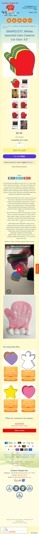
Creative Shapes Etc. (18, 519)
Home (4, 26)
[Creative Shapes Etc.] (10, 9)
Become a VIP (9, 457)
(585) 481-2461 (22, 475)
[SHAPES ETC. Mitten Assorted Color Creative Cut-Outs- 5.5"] (15, 83)
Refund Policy (19, 462)
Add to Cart (11, 379)
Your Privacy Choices (16, 529)
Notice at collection (9, 532)
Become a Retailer (29, 455)
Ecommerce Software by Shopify (19, 522)
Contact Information (19, 465)
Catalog (14, 455)
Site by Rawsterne (20, 521)
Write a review (19, 430)
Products (9, 26)
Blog (20, 455)
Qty (19, 142)
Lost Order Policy (14, 463)
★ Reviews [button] (37, 268)
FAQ (32, 457)
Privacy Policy (10, 462)
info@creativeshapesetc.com (22, 477)
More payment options (19, 166)
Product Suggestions (22, 457)
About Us (7, 455)
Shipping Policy (29, 462)
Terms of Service (25, 463)
